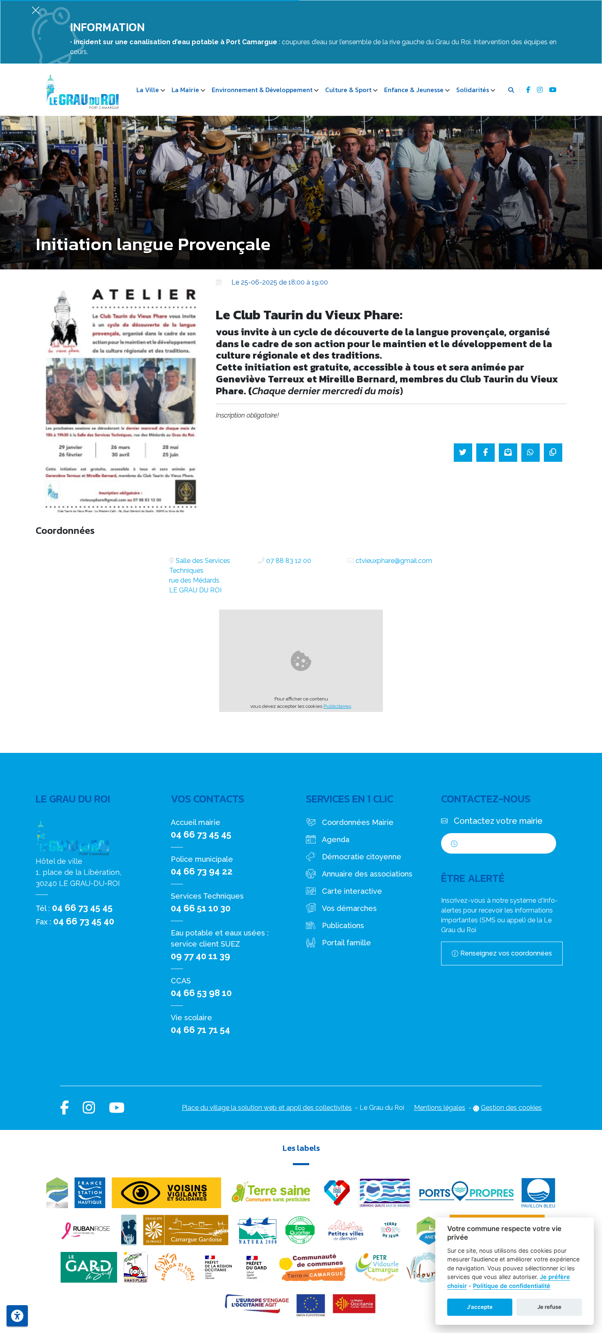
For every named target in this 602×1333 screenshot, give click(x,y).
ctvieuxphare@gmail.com (393, 561)
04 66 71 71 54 (200, 1029)
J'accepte (480, 1307)
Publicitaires (337, 706)
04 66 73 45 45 (82, 907)
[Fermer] (35, 10)
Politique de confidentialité (511, 1285)
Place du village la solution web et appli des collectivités (267, 1108)
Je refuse (549, 1307)
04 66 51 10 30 (201, 908)
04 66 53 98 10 (201, 992)
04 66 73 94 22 (202, 871)
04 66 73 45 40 (83, 921)
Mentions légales (439, 1108)
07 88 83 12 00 (288, 561)
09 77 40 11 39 (200, 956)
